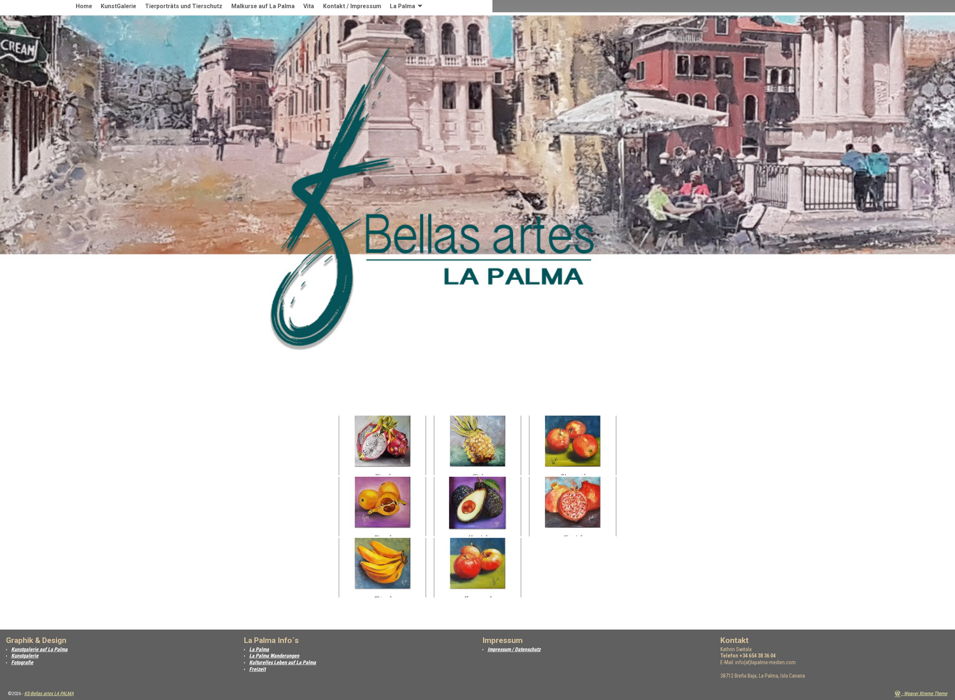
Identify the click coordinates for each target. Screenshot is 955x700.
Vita (308, 6)
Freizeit (257, 669)
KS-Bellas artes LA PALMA (48, 693)
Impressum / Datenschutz (514, 649)
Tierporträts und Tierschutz (183, 6)
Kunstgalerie (24, 656)
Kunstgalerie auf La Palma (39, 649)
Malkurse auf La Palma (263, 6)
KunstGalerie (118, 6)
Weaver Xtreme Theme (925, 693)
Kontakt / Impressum (352, 6)
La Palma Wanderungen (274, 656)
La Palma (402, 6)
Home (84, 6)
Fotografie (22, 662)
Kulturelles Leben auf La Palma (282, 662)
